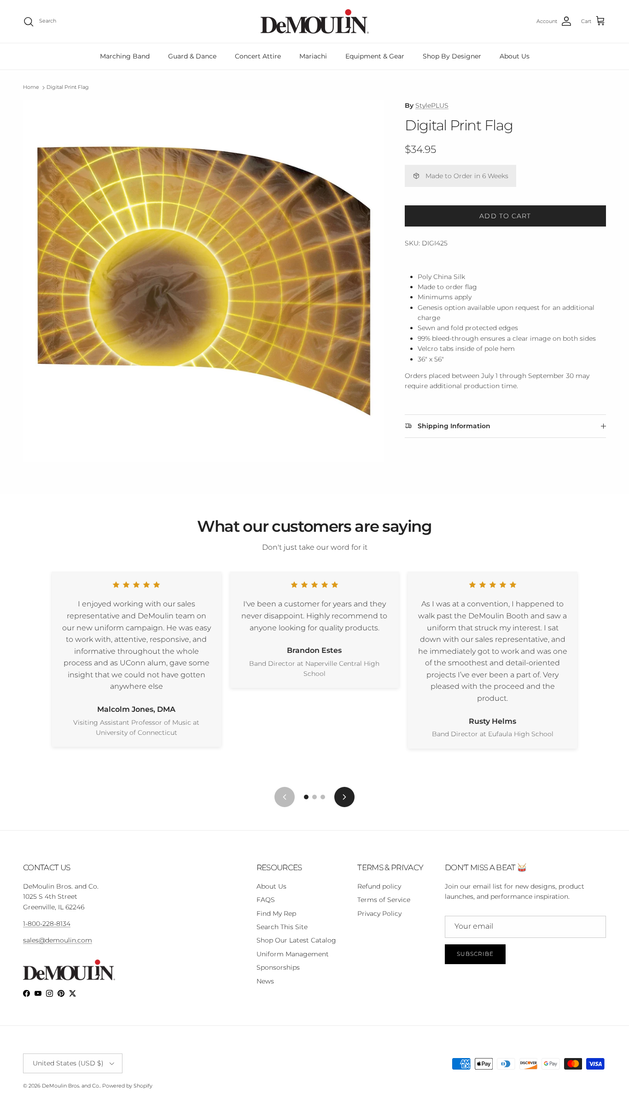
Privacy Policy (379, 913)
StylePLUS (431, 105)
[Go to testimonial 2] (314, 797)
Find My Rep (276, 913)
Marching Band (125, 56)
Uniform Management (292, 954)
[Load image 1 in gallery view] (203, 281)
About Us (515, 56)
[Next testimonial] (344, 797)
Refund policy (379, 886)
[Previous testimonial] (284, 797)
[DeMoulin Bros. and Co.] (315, 21)
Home (31, 87)
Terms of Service (383, 900)
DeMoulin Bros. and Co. (71, 1085)
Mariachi (313, 56)
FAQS (265, 900)
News (265, 981)
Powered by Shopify (127, 1085)
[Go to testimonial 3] (322, 797)
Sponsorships (278, 967)
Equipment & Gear (374, 56)
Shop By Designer (452, 56)
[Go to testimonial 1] (306, 797)
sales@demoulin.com (57, 940)
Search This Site (282, 927)
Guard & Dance (192, 56)
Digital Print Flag (68, 87)
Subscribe (475, 953)
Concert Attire (258, 56)
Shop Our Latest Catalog (296, 940)
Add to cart (505, 216)
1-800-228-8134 (46, 923)
